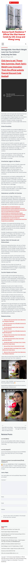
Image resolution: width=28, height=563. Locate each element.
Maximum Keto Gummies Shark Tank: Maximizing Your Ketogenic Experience (14, 320)
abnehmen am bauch (9, 217)
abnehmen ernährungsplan (12, 208)
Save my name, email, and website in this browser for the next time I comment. (14, 516)
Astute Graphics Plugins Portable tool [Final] (9, 531)
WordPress (3, 561)
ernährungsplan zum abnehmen (13, 219)
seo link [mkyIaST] (6, 449)
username (4, 57)
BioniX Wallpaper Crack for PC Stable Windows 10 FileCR (12, 546)
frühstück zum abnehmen (14, 216)
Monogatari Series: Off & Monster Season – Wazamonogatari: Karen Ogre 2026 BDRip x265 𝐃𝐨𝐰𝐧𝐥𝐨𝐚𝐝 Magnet (13, 540)
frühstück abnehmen (10, 210)
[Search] (26, 44)
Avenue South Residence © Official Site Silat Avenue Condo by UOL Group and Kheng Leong (14, 35)
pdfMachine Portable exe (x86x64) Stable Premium (11, 543)
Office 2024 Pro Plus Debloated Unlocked (9, 537)
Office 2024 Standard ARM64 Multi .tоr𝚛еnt (9, 553)
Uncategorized (4, 47)
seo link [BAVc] (5, 438)
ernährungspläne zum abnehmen (8, 207)
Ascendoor (15, 560)
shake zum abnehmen (11, 213)
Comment (3, 480)
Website (3, 509)
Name (2, 497)
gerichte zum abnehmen (8, 221)
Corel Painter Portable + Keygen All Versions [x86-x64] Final (12, 548)
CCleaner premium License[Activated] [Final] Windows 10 (12, 461)
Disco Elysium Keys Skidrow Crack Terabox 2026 (10, 529)
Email (2, 503)
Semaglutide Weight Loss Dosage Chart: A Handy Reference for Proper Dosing (13, 343)
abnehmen (17, 214)
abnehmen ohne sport (20, 210)
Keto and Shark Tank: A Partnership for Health (14, 346)
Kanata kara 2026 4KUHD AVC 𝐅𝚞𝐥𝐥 (8, 550)
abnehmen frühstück (10, 214)
